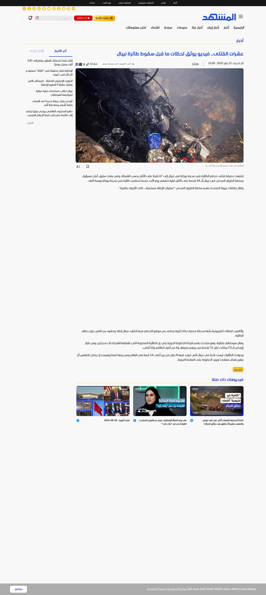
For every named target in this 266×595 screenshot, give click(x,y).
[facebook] (77, 64)
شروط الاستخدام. (155, 589)
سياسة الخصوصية (177, 589)
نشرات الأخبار (102, 18)
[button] (133, 41)
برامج (163, 3)
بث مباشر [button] (82, 18)
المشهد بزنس (125, 3)
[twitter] (80, 64)
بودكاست (106, 3)
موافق (18, 589)
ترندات (92, 3)
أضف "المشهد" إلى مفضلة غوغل (116, 64)
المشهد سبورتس (145, 3)
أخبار (175, 3)
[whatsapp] (84, 64)
